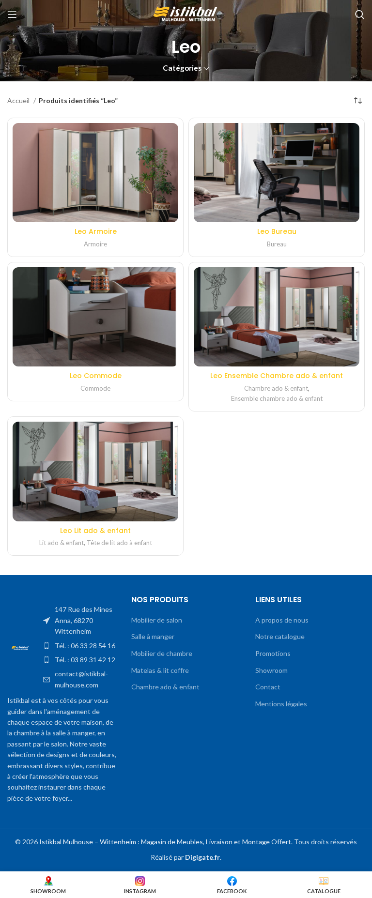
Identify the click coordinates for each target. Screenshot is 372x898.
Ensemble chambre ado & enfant (277, 398)
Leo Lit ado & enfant (95, 530)
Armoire (95, 244)
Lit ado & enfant (61, 543)
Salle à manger (152, 636)
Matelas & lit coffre (160, 670)
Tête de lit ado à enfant (119, 543)
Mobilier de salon (156, 620)
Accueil (19, 100)
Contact (267, 687)
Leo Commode (96, 376)
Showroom (271, 670)
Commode (95, 388)
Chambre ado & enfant (276, 388)
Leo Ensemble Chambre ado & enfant (276, 376)
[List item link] (80, 620)
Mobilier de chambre (161, 653)
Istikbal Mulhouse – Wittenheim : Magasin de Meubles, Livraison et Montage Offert (165, 841)
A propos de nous (282, 620)
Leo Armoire (96, 231)
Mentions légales (281, 704)
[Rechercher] (360, 14)
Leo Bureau (276, 231)
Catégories (182, 68)
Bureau (277, 244)
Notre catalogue (280, 636)
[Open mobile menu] (12, 14)
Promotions (273, 653)
